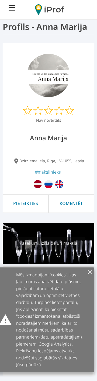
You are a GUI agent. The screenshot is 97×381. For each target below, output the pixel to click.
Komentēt (71, 203)
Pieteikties (25, 203)
